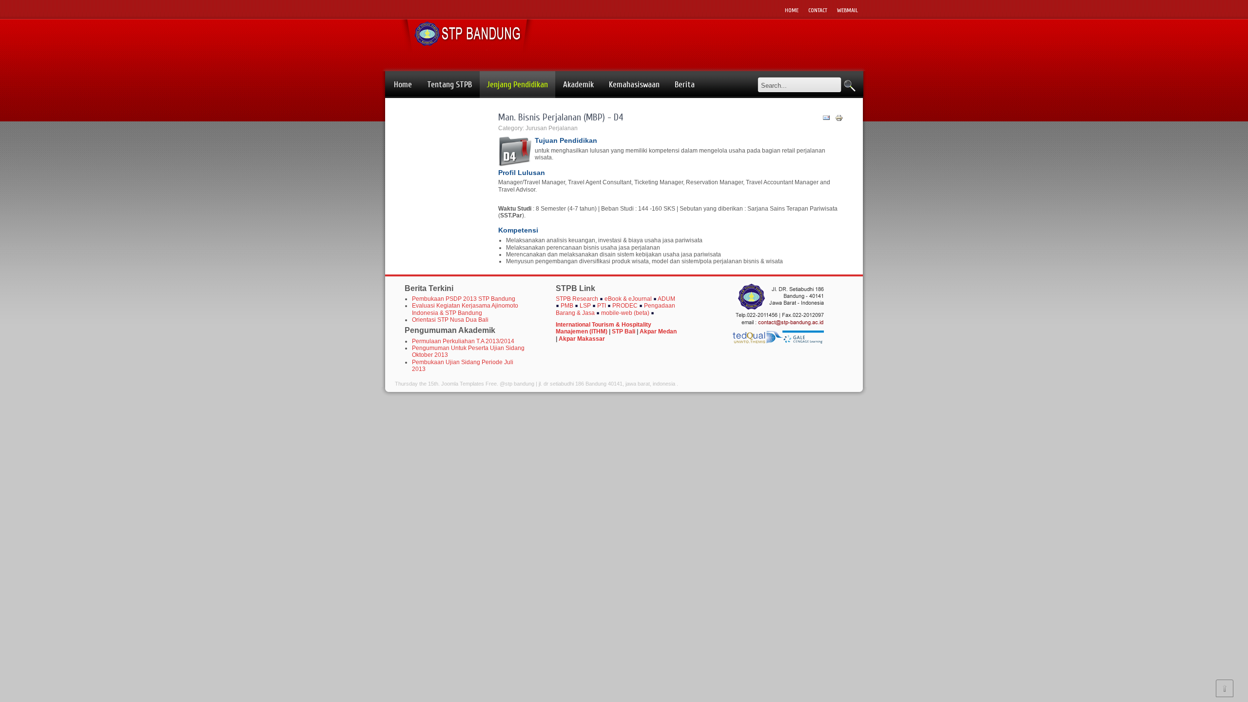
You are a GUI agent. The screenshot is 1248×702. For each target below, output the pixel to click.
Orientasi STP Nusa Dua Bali (450, 319)
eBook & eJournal (628, 298)
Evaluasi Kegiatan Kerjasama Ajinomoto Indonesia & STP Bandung (465, 309)
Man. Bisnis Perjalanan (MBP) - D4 (561, 117)
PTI (601, 305)
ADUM (666, 298)
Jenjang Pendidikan (517, 84)
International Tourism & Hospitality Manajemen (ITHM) (603, 328)
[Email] (826, 120)
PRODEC (625, 305)
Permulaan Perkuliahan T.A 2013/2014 (463, 341)
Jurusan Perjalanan (552, 128)
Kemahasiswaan (634, 84)
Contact (817, 10)
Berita (685, 84)
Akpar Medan (658, 331)
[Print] (839, 120)
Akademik (578, 84)
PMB (567, 305)
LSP (585, 305)
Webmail (847, 10)
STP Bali (623, 331)
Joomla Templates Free (469, 384)
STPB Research (577, 298)
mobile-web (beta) (625, 313)
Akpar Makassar (582, 338)
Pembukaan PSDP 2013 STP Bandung (463, 298)
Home (792, 10)
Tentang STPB (449, 84)
